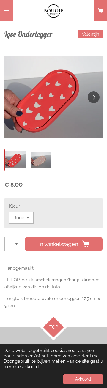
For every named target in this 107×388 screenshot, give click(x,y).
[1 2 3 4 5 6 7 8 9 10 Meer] (13, 244)
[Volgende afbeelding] (94, 97)
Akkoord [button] (83, 379)
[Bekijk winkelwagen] (100, 10)
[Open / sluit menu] (6, 10)
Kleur (14, 206)
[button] (15, 160)
